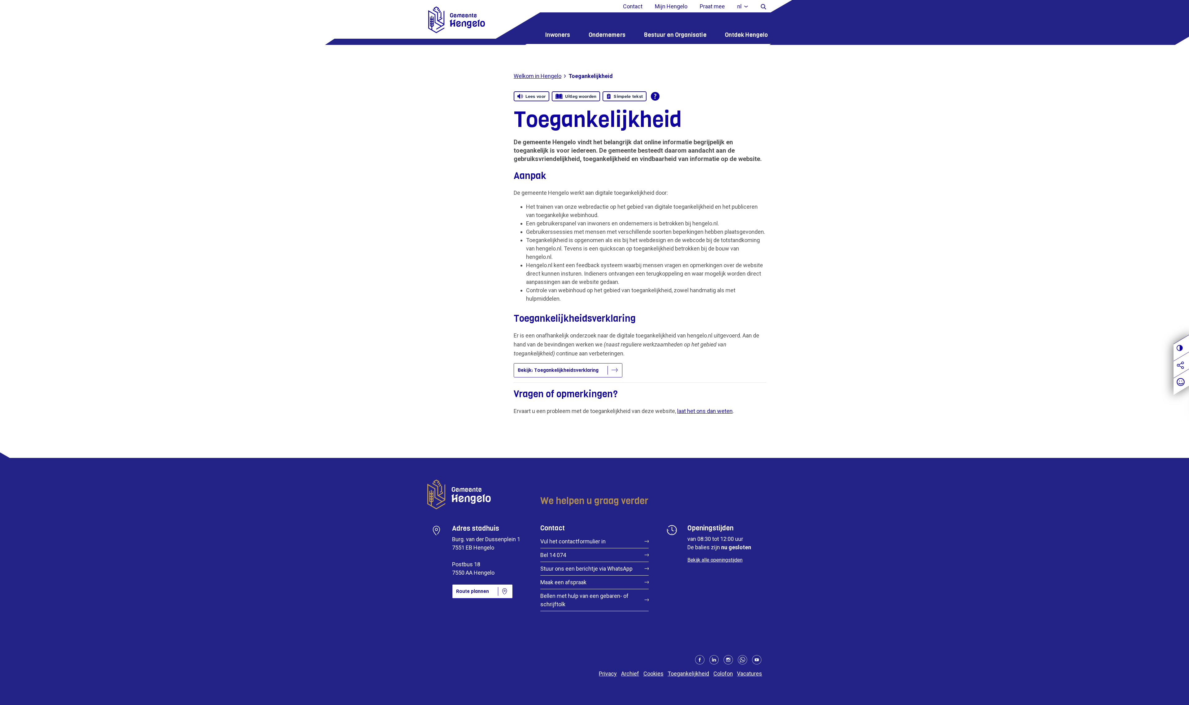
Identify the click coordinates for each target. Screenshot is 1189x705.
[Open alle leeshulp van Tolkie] (655, 96)
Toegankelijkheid (688, 673)
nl (739, 6)
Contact (632, 6)
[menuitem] (742, 6)
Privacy (608, 673)
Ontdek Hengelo (746, 35)
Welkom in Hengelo (537, 76)
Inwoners (557, 35)
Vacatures (749, 673)
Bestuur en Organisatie (675, 35)
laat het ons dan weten (705, 411)
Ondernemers (607, 35)
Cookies (653, 673)
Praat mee (712, 6)
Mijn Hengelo (671, 6)
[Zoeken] (763, 6)
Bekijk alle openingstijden (715, 560)
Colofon (723, 673)
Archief (630, 673)
